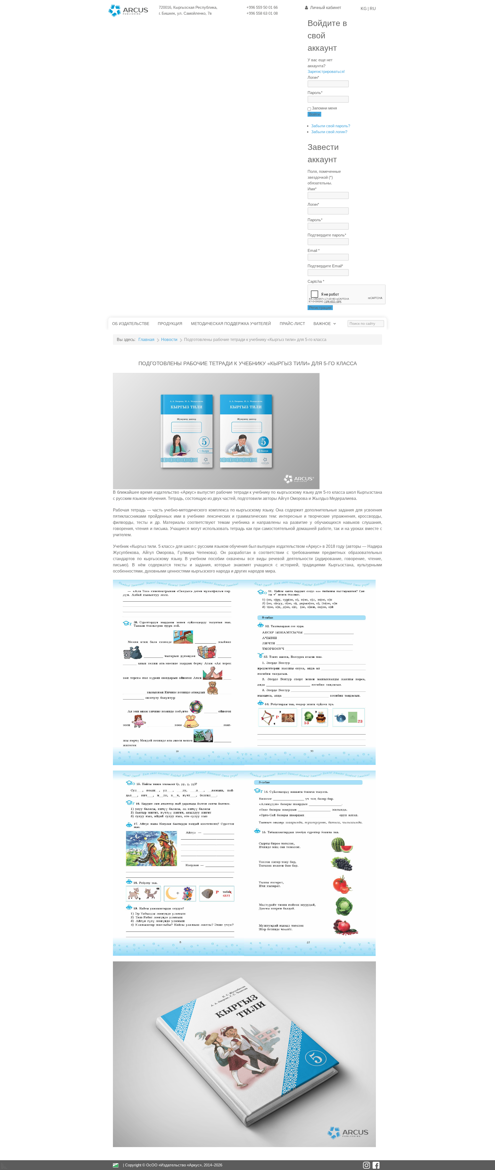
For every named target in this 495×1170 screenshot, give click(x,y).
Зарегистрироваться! (326, 71)
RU (372, 8)
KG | (365, 8)
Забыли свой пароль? (330, 126)
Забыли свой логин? (329, 132)
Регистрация (320, 307)
